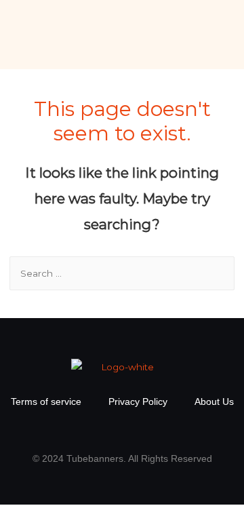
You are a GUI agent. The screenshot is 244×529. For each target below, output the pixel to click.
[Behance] (162, 430)
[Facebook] (81, 430)
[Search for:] (122, 273)
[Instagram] (108, 430)
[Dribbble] (135, 430)
